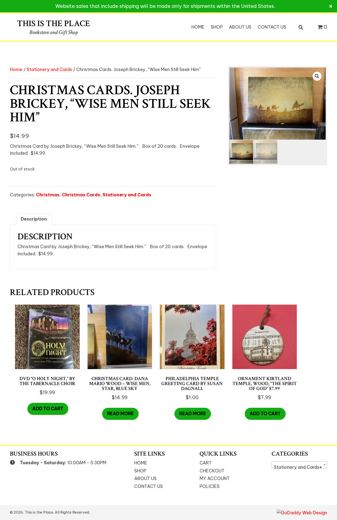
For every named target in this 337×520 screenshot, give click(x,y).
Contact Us (148, 486)
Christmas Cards (81, 195)
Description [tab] (34, 219)
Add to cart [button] (47, 408)
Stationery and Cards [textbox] (298, 467)
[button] (317, 76)
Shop (140, 471)
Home (16, 69)
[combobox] (299, 464)
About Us (145, 478)
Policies (210, 486)
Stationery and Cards (49, 69)
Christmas (47, 195)
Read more (120, 413)
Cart (206, 463)
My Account (215, 478)
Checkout (212, 471)
